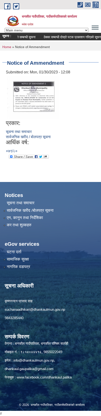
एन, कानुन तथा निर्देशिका (25, 218)
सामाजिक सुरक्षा (18, 259)
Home (6, 47)
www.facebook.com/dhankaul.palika (44, 377)
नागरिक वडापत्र (18, 267)
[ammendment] (33, 97)
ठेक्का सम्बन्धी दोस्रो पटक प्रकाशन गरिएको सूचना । (70, 37)
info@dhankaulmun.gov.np (33, 360)
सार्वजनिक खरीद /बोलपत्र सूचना (30, 210)
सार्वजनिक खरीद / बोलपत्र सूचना (28, 137)
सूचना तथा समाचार (19, 132)
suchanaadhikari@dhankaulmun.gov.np (35, 309)
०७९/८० (11, 151)
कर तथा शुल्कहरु (19, 225)
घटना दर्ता (14, 252)
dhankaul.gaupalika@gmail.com (29, 369)
